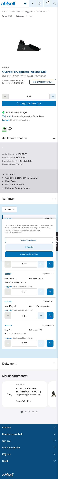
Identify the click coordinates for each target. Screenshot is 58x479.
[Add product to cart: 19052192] (50, 264)
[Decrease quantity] (5, 96)
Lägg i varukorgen (31, 103)
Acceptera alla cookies (29, 254)
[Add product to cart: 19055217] (50, 291)
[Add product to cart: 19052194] (50, 315)
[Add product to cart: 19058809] (50, 343)
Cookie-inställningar (29, 240)
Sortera (8, 209)
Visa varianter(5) (42, 81)
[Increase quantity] (53, 96)
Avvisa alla (29, 247)
